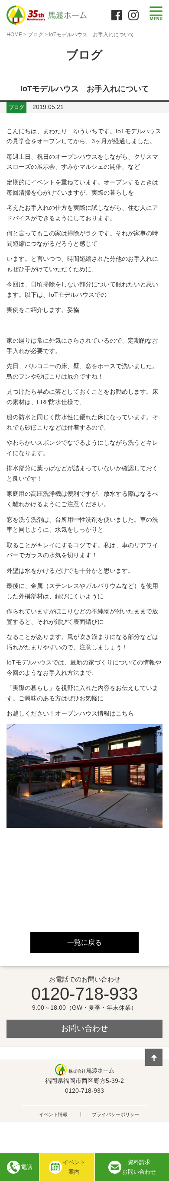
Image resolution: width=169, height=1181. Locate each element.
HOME (14, 35)
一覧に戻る (84, 942)
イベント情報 (53, 1114)
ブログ (35, 35)
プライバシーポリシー (116, 1114)
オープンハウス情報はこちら (94, 713)
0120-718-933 (84, 993)
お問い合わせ (84, 1028)
